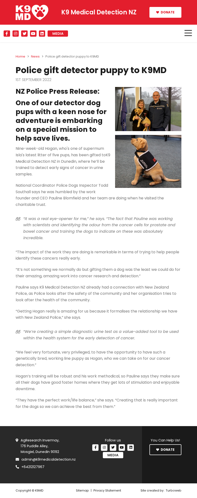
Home (20, 56)
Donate (167, 12)
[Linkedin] (42, 33)
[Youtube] (33, 33)
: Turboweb (172, 490)
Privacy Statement (107, 490)
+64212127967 (32, 466)
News (35, 56)
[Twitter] (24, 33)
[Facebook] (7, 33)
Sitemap (82, 490)
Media (57, 33)
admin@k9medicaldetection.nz (48, 459)
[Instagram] (15, 33)
